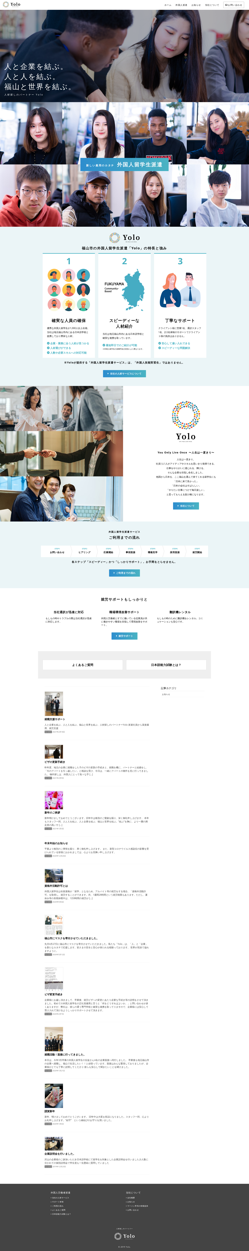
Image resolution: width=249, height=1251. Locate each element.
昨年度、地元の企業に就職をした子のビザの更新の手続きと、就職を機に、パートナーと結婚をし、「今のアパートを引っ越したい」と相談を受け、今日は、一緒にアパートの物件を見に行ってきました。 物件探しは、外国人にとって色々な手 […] (96, 771)
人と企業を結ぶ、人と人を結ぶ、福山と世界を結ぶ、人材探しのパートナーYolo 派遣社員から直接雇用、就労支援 (97, 726)
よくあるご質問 (58, 1210)
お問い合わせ (235, 4)
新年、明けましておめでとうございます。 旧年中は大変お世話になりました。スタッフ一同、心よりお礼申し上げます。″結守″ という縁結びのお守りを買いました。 (97, 1118)
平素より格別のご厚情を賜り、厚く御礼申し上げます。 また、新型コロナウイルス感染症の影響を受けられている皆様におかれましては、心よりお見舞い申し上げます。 (97, 850)
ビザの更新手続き (55, 762)
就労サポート (126, 635)
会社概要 (131, 1197)
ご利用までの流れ (125, 572)
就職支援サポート (55, 719)
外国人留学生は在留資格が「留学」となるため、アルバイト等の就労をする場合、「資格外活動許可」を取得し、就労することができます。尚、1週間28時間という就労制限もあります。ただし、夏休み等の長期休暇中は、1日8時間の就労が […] (96, 895)
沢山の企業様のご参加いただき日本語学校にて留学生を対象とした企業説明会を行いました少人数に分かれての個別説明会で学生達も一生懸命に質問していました (96, 1161)
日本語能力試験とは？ (61, 1214)
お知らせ (196, 4)
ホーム (168, 4)
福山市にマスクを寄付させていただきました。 (72, 938)
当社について (212, 4)
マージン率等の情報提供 (137, 1206)
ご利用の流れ (58, 1206)
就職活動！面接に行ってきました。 (65, 1054)
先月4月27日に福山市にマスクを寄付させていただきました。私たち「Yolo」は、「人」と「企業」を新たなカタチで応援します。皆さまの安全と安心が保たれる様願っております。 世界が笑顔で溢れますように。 (97, 947)
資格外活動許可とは (56, 885)
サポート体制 (58, 1202)
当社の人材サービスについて (126, 373)
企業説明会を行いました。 (60, 1153)
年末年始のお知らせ (56, 843)
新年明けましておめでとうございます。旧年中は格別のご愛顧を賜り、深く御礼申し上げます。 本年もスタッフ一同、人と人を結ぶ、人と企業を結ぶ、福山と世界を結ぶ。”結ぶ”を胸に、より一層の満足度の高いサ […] (97, 821)
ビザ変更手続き (54, 994)
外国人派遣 (181, 4)
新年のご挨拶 (52, 812)
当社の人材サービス (60, 1197)
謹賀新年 (50, 1111)
